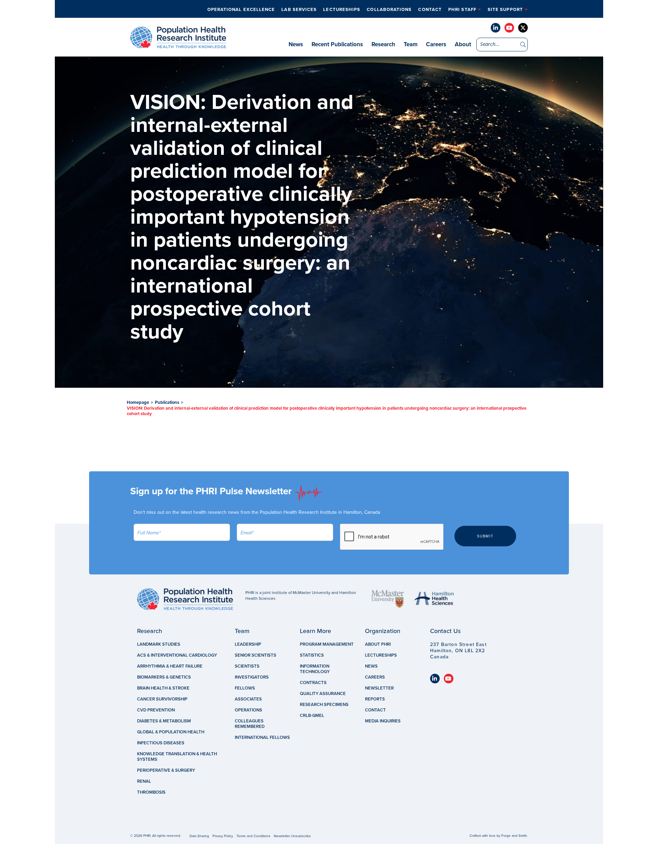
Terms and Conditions (253, 836)
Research (383, 44)
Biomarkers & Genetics (164, 677)
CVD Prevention (156, 710)
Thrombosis (151, 792)
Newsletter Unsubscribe (292, 836)
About (463, 44)
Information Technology (315, 668)
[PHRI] (178, 44)
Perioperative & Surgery (166, 770)
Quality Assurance (323, 693)
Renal (144, 781)
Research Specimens (324, 704)
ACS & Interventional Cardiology (177, 655)
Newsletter (379, 688)
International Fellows (262, 737)
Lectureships (341, 9)
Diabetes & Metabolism (164, 721)
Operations (248, 710)
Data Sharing (199, 836)
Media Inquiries (383, 721)
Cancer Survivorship (162, 699)
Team (410, 44)
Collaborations (389, 9)
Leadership (248, 644)
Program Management (327, 644)
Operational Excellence (241, 9)
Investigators (252, 677)
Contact (430, 9)
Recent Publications (337, 44)
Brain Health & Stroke (163, 688)
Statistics (312, 655)
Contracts (313, 682)
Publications (167, 402)
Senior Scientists (255, 655)
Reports (375, 699)
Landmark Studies (158, 644)
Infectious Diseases (160, 743)
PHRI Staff (462, 9)
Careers (436, 44)
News (296, 44)
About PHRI (378, 644)
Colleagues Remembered (250, 723)
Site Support (505, 9)
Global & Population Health (170, 732)
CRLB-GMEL (312, 715)
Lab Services (299, 9)
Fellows (245, 688)
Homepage (138, 402)
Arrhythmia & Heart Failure (170, 666)
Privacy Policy (222, 836)
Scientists (247, 666)
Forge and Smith (514, 836)
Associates (248, 699)
